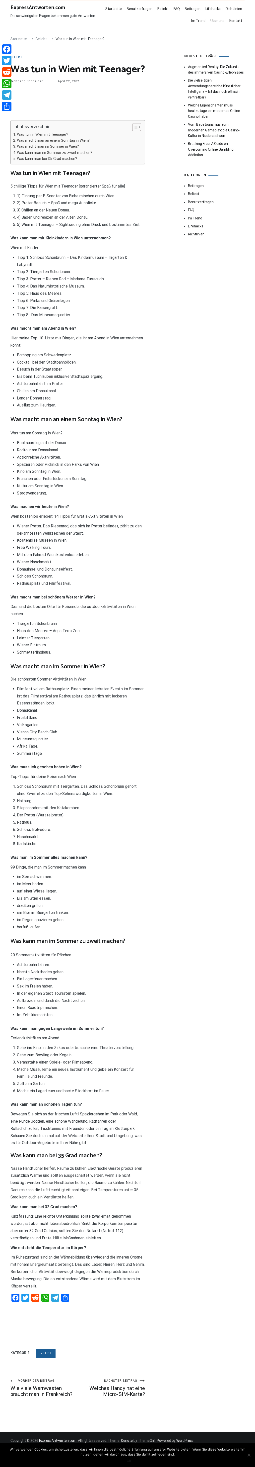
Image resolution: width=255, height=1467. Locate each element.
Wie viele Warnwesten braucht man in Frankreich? (41, 1388)
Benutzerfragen (139, 9)
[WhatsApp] (6, 83)
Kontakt (235, 21)
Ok (129, 1461)
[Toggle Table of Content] (134, 127)
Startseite (113, 9)
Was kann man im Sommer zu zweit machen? (54, 152)
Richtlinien (234, 9)
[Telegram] (6, 95)
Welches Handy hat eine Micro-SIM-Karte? (117, 1388)
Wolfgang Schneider (26, 81)
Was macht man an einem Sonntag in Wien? (53, 140)
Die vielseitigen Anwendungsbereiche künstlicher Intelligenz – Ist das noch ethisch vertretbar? (214, 88)
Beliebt (163, 9)
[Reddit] (6, 72)
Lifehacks (213, 9)
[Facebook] (6, 49)
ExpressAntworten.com (37, 7)
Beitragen (192, 9)
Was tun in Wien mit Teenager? (42, 134)
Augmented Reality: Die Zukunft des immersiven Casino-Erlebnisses (216, 69)
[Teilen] (6, 106)
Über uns (217, 21)
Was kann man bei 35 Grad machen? (47, 158)
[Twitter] (6, 60)
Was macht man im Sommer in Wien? (48, 146)
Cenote (127, 1441)
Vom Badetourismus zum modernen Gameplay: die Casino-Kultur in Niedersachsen (214, 130)
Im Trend (198, 21)
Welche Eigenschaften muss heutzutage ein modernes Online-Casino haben (214, 110)
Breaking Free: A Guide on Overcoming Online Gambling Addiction (211, 149)
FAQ (177, 9)
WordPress (184, 1441)
